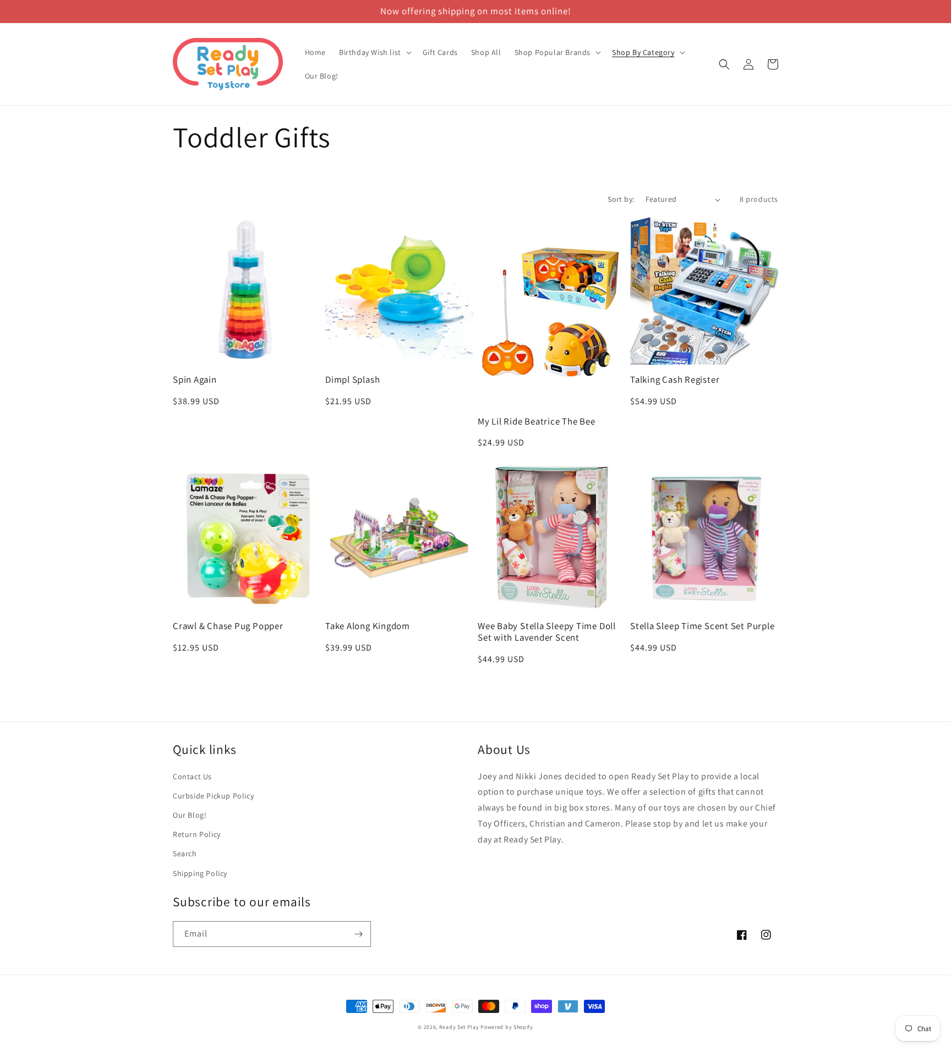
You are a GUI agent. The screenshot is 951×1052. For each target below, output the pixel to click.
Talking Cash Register (674, 379)
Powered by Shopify (506, 1027)
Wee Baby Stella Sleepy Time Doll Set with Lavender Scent (547, 631)
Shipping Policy (200, 873)
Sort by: (621, 199)
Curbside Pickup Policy (213, 796)
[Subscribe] (358, 934)
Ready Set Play (459, 1027)
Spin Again (195, 379)
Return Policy (197, 834)
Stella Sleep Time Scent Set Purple (702, 626)
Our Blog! (189, 815)
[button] (374, 52)
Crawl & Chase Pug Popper (228, 626)
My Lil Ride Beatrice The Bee (536, 421)
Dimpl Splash (352, 379)
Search (185, 853)
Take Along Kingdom (367, 626)
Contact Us (192, 776)
